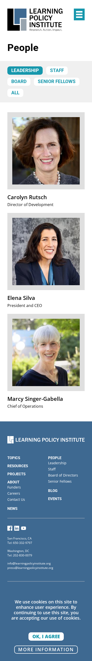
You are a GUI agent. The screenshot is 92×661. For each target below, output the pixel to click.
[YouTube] (23, 529)
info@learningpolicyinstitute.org (29, 563)
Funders (14, 487)
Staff (57, 70)
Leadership (25, 70)
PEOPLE (54, 458)
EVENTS (55, 499)
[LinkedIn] (16, 529)
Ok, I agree (46, 636)
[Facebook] (9, 529)
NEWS (12, 508)
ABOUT (13, 482)
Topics (13, 458)
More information (46, 649)
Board (18, 81)
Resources (17, 466)
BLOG (52, 491)
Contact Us (16, 499)
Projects (16, 474)
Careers (13, 493)
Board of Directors (63, 475)
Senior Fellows (57, 81)
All (15, 93)
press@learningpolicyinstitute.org (30, 568)
